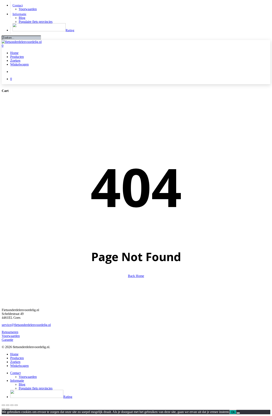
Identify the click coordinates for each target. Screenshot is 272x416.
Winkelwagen (19, 365)
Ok (233, 412)
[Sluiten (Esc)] (16, 405)
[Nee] (238, 413)
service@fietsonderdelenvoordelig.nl (26, 325)
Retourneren (10, 332)
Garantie (7, 340)
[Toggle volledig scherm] (7, 405)
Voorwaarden (11, 336)
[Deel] (12, 405)
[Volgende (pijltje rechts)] (7, 409)
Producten (17, 358)
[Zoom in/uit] (3, 405)
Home (14, 354)
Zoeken (15, 362)
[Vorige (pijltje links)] (3, 409)
